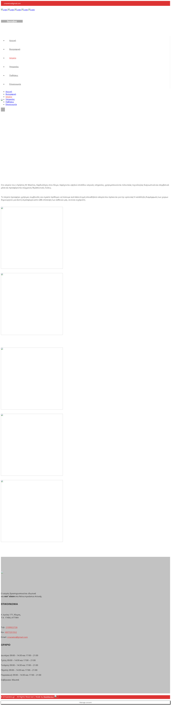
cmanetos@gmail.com (17, 637)
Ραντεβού (12, 21)
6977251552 (11, 632)
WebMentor (48, 697)
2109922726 (11, 627)
